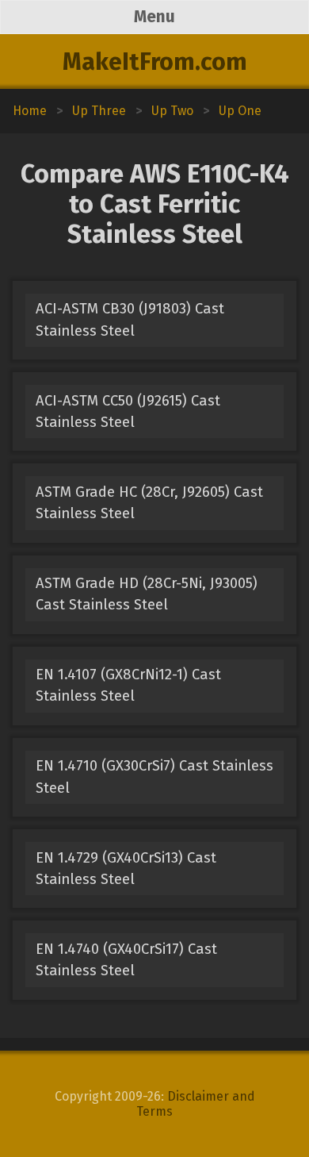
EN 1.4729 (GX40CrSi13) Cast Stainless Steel (126, 868)
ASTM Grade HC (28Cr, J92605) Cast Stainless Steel (149, 502)
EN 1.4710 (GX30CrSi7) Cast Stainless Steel (154, 776)
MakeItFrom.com (155, 62)
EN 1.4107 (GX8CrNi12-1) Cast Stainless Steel (128, 685)
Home (30, 110)
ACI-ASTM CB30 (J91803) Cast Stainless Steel (130, 319)
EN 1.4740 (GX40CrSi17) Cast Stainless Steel (126, 959)
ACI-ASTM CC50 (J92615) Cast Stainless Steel (128, 411)
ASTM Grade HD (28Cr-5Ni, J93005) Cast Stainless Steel (147, 594)
